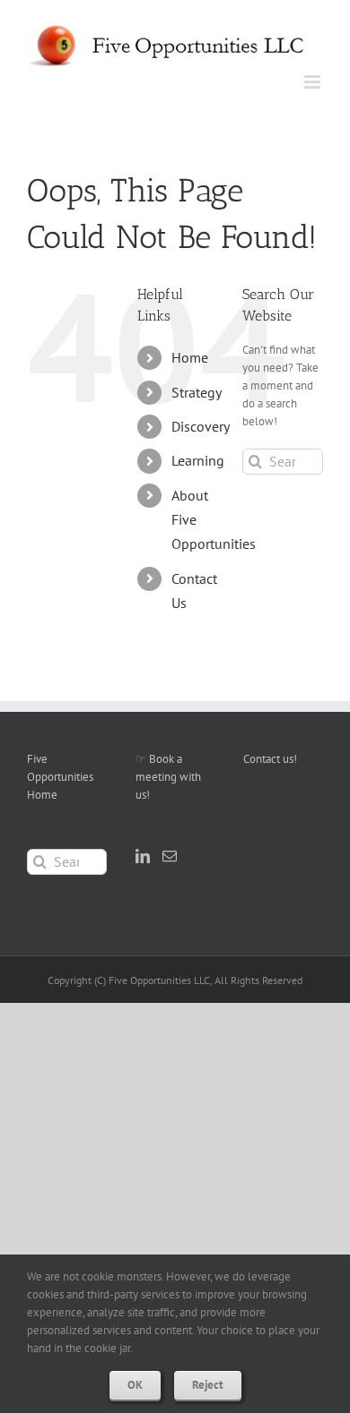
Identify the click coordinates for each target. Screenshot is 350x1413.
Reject (207, 1384)
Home (189, 357)
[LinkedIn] (143, 856)
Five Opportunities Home (60, 776)
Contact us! (270, 758)
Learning (197, 460)
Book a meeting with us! (168, 776)
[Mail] (169, 856)
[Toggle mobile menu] (313, 82)
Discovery (200, 426)
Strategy (196, 392)
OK (135, 1384)
